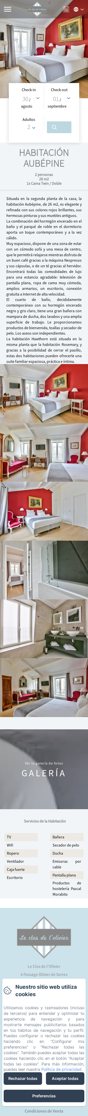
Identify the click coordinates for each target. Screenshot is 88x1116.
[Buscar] (59, 127)
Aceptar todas (65, 1078)
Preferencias (44, 1095)
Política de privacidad (61, 1069)
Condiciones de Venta (44, 1111)
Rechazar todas (22, 1078)
